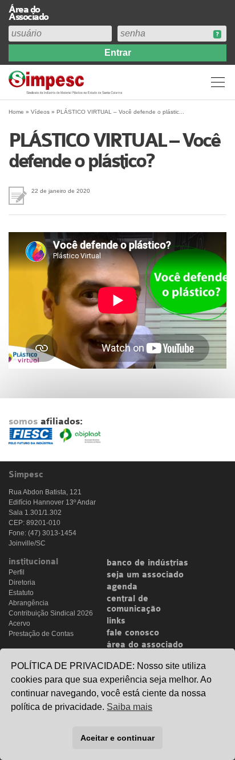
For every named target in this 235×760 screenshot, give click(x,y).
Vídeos (40, 112)
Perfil (17, 572)
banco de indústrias (147, 563)
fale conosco (133, 633)
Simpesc (67, 82)
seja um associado (145, 575)
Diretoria (22, 582)
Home (16, 112)
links (116, 621)
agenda (122, 587)
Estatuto (21, 593)
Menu (217, 82)
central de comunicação (134, 604)
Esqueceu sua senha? (217, 34)
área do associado (145, 645)
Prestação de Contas (41, 634)
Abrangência (28, 603)
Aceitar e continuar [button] (117, 737)
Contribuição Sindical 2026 (51, 613)
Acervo (19, 623)
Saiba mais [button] (129, 707)
